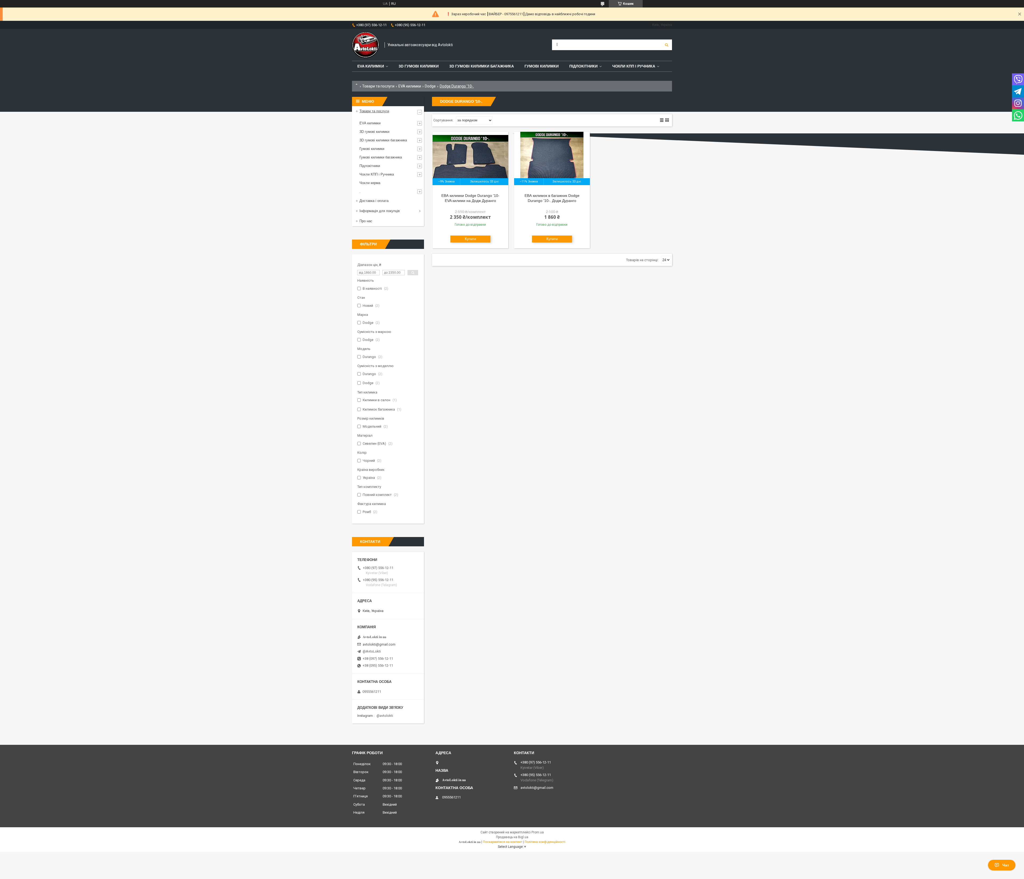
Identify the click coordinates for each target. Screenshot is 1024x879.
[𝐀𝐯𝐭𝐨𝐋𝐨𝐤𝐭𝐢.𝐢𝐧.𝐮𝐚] (365, 45)
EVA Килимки (370, 66)
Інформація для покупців (379, 211)
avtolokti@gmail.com (379, 644)
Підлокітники (583, 66)
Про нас (365, 221)
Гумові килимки (542, 66)
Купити (470, 239)
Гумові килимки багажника (380, 157)
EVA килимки (409, 86)
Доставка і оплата (374, 201)
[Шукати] (666, 44)
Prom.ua (537, 832)
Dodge (430, 86)
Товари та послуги (378, 86)
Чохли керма (369, 183)
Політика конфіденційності (545, 842)
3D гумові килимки (419, 66)
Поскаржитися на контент (502, 842)
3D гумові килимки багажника (481, 66)
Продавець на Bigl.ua (512, 837)
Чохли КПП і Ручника (633, 66)
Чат (1005, 865)
